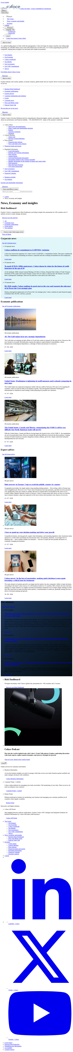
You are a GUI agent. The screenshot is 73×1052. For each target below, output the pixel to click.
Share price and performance (17, 126)
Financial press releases (15, 142)
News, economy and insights (13, 835)
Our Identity (12, 828)
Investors (7, 842)
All (5, 221)
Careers (7, 856)
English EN (11, 31)
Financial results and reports (16, 849)
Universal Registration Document (18, 158)
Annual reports (12, 156)
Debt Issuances (12, 163)
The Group (8, 821)
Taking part (11, 137)
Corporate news (9, 223)
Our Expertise (12, 825)
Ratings (10, 130)
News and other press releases (17, 144)
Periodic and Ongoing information (18, 153)
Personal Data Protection (12, 1044)
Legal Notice (8, 1042)
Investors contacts (13, 854)
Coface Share (12, 844)
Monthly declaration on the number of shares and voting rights (27, 161)
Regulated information (15, 850)
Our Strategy (12, 823)
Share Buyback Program (15, 165)
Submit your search (26, 191)
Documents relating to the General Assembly (21, 159)
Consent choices (9, 1049)
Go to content (5, 2)
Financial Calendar (14, 852)
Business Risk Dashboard (16, 837)
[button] (8, 16)
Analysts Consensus (14, 132)
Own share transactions (15, 166)
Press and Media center (15, 838)
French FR (11, 33)
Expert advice (9, 226)
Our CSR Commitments (15, 831)
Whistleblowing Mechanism (13, 1046)
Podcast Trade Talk (14, 840)
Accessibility (8, 1048)
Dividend (11, 133)
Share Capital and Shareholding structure (20, 128)
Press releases (12, 154)
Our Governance (13, 830)
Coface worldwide (13, 826)
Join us (10, 833)
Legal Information (13, 151)
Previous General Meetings (16, 138)
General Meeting (13, 845)
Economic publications (11, 224)
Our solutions (9, 228)
